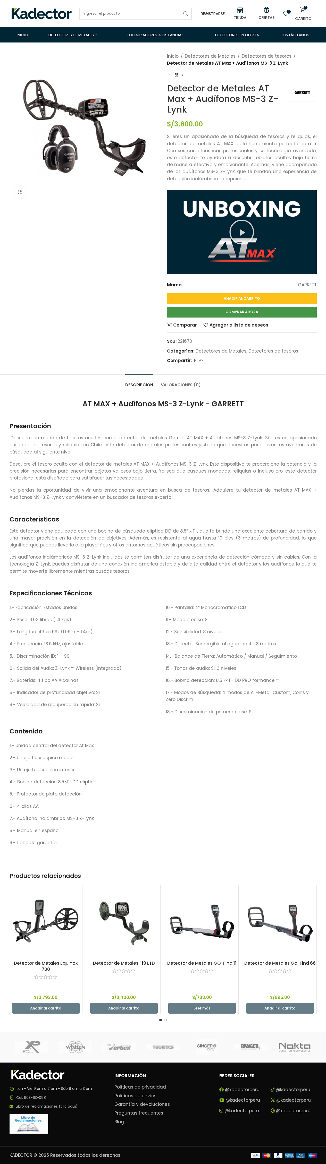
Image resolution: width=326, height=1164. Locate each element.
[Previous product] (170, 75)
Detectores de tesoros (266, 56)
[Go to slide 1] (160, 1020)
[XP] (31, 1047)
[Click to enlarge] (19, 192)
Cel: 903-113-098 (31, 1097)
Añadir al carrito (242, 298)
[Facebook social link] (195, 360)
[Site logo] (42, 13)
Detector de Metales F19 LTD (124, 963)
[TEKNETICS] (163, 1047)
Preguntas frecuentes (138, 1113)
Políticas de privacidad (140, 1087)
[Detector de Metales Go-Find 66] (280, 921)
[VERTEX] (119, 1047)
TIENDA (240, 17)
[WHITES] (75, 1047)
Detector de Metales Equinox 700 (46, 966)
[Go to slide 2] (165, 1020)
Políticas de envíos (135, 1096)
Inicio (173, 56)
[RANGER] (251, 1047)
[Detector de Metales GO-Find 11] (202, 921)
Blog (119, 1122)
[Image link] (38, 1074)
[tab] (139, 382)
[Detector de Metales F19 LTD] (124, 921)
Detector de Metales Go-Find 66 (280, 963)
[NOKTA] (294, 1047)
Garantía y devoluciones (142, 1104)
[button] (242, 232)
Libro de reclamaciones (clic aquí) (47, 1106)
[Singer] (207, 1047)
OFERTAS (266, 17)
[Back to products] (176, 75)
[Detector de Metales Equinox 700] (46, 921)
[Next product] (182, 75)
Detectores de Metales (210, 56)
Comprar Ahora (241, 311)
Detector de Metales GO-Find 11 (202, 963)
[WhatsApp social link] (201, 360)
